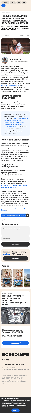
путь (13, 2)
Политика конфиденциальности (13, 364)
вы (24, 2)
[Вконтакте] (7, 359)
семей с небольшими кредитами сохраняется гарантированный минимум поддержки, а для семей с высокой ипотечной (16, 123)
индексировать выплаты (10, 85)
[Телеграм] (3, 359)
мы (19, 2)
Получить (15, 258)
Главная (3, 26)
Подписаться (14, 343)
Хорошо (15, 410)
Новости (10, 26)
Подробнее (4, 406)
